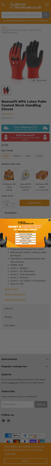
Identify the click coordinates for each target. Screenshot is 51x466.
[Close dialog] (49, 220)
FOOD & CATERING (25, 238)
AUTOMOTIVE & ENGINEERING (25, 234)
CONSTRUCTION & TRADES (25, 236)
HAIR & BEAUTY (25, 243)
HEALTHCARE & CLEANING (25, 241)
